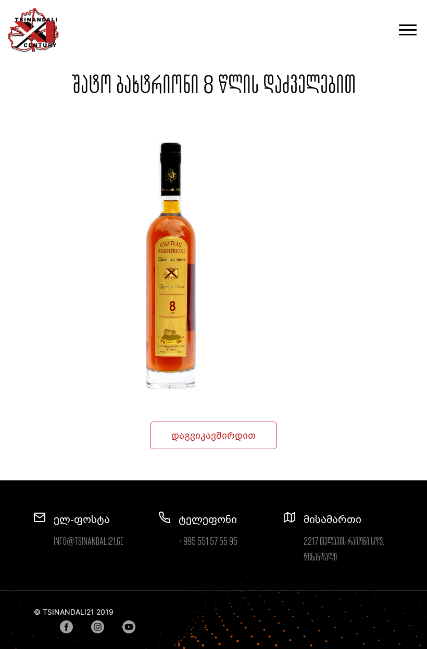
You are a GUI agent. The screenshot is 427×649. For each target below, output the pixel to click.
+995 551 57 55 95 (208, 542)
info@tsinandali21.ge (89, 542)
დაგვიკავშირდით (213, 435)
